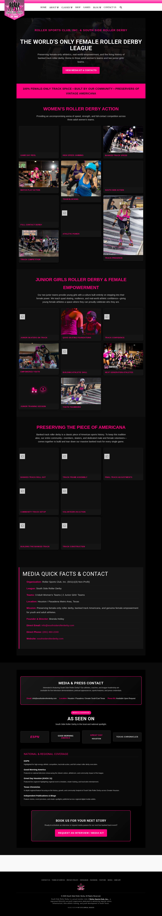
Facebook (93, 880)
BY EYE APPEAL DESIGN (86, 907)
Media (110, 880)
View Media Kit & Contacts (81, 70)
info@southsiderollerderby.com (58, 625)
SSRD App (117, 880)
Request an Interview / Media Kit (81, 833)
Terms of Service (58, 880)
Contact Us (45, 880)
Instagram (84, 880)
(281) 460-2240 (50, 632)
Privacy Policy (72, 880)
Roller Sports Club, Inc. (99, 899)
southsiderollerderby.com (50, 638)
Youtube (102, 880)
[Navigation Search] (120, 6)
